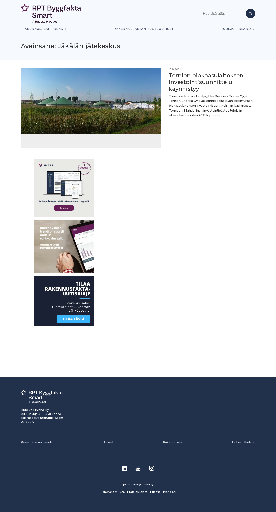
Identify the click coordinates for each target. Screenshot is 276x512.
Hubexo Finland (235, 29)
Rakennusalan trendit (44, 29)
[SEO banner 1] (64, 215)
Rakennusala (172, 442)
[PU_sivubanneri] (64, 271)
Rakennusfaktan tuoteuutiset (144, 29)
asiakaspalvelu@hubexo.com (42, 418)
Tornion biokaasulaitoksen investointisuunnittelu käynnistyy (206, 82)
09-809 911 (29, 422)
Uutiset (108, 442)
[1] (64, 325)
